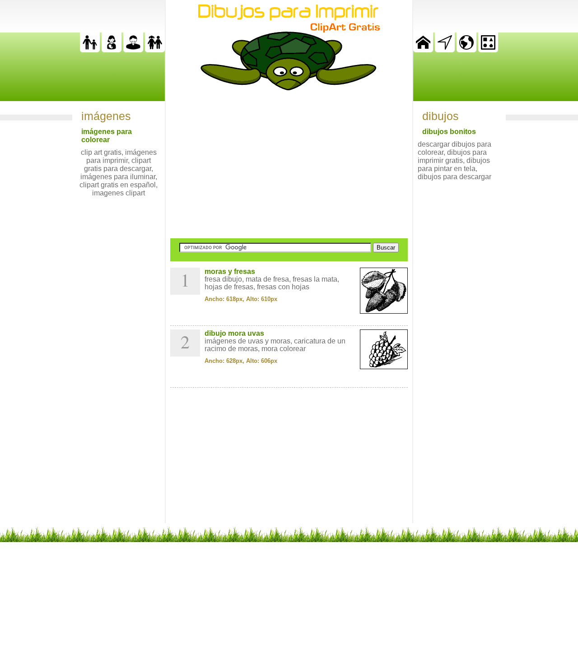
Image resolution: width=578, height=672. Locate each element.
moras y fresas (230, 271)
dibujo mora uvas (234, 333)
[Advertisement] (289, 164)
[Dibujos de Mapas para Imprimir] (466, 50)
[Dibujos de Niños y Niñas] (155, 50)
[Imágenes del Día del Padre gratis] (90, 50)
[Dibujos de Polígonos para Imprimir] (488, 50)
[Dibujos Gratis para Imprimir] (423, 50)
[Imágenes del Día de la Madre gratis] (111, 50)
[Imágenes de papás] (133, 50)
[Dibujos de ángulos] (445, 50)
